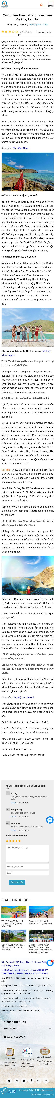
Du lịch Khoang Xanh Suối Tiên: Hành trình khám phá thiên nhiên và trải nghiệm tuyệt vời (40, 948)
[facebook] (31, 1081)
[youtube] (24, 1081)
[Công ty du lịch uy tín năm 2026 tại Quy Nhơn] (41, 912)
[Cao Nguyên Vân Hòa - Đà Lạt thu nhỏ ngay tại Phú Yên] (13, 936)
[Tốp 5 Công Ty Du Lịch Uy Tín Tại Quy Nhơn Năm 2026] (13, 912)
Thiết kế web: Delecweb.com (42, 1094)
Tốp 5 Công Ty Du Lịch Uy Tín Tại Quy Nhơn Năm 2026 (12, 923)
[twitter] (9, 1081)
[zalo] (39, 1081)
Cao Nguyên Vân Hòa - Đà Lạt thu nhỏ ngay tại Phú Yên (12, 947)
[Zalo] (50, 820)
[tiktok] (46, 1081)
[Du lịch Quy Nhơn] (4, 4)
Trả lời (13, 803)
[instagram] (17, 1081)
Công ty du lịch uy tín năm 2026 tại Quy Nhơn (40, 922)
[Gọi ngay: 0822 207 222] (5, 1090)
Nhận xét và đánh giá (16, 835)
